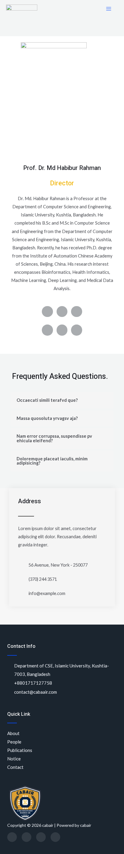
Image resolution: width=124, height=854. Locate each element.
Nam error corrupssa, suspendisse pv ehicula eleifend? (54, 438)
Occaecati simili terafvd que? (47, 400)
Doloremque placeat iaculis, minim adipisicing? (52, 461)
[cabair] (21, 9)
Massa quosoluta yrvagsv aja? (47, 418)
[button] (62, 400)
